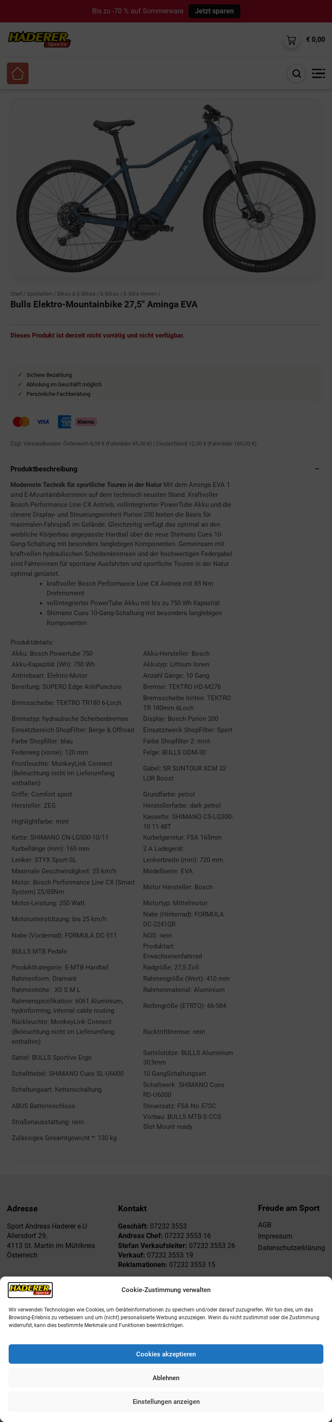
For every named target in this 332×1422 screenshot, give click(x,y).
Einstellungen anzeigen (166, 1402)
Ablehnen (166, 1378)
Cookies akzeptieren (166, 1354)
